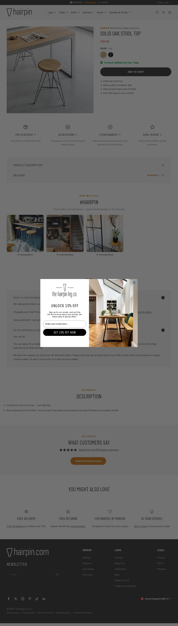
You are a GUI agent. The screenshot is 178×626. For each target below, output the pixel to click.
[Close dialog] (134, 282)
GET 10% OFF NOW (65, 332)
